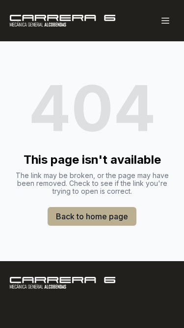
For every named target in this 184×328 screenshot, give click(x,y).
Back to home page (92, 216)
